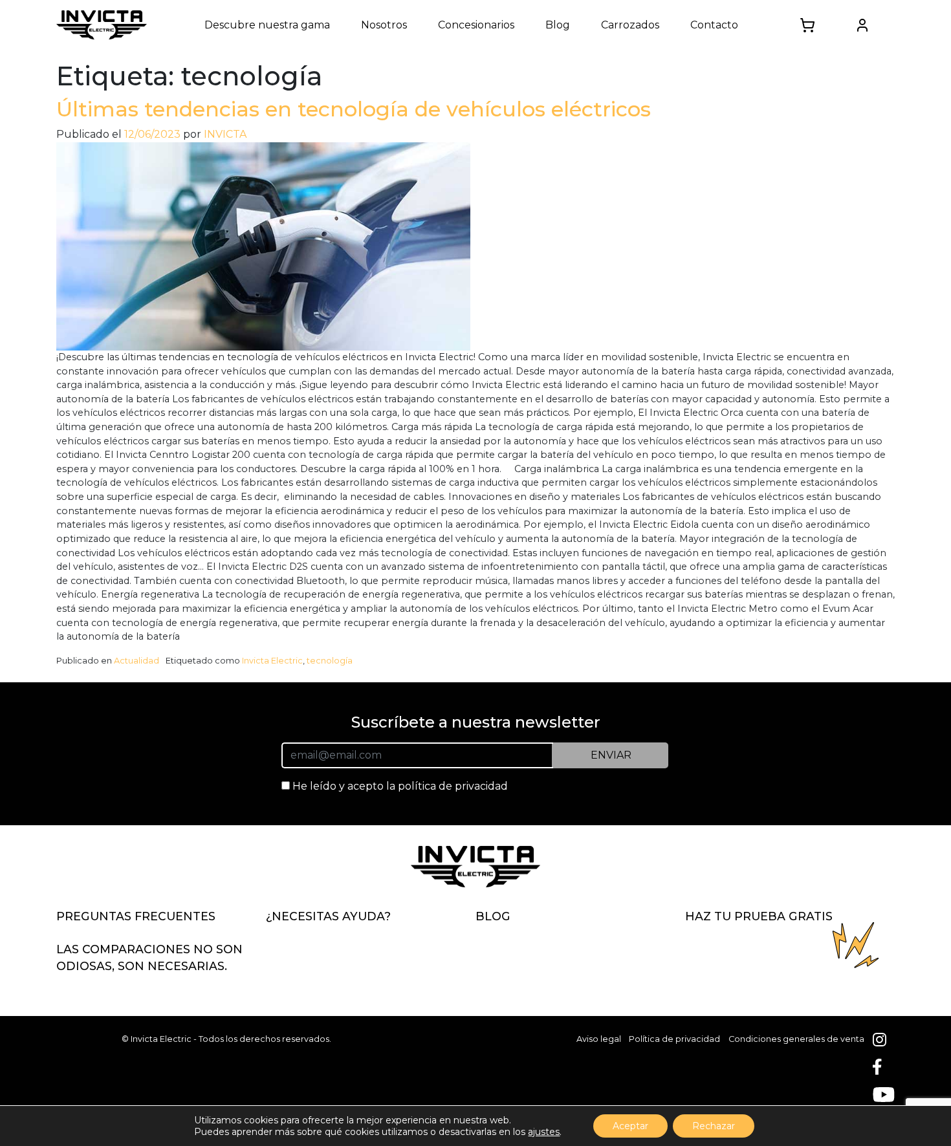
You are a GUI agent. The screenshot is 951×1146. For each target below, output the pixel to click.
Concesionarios (476, 25)
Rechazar (713, 1126)
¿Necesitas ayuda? (328, 916)
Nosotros (384, 25)
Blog (557, 25)
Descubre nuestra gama (267, 25)
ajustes (544, 1132)
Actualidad (136, 660)
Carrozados (630, 25)
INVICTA (225, 134)
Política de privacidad (674, 1039)
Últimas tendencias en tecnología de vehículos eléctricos (353, 109)
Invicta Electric (272, 660)
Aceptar (630, 1126)
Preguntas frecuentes (135, 916)
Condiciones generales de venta (796, 1039)
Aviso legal (598, 1039)
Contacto (714, 25)
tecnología (330, 660)
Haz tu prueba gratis (759, 916)
